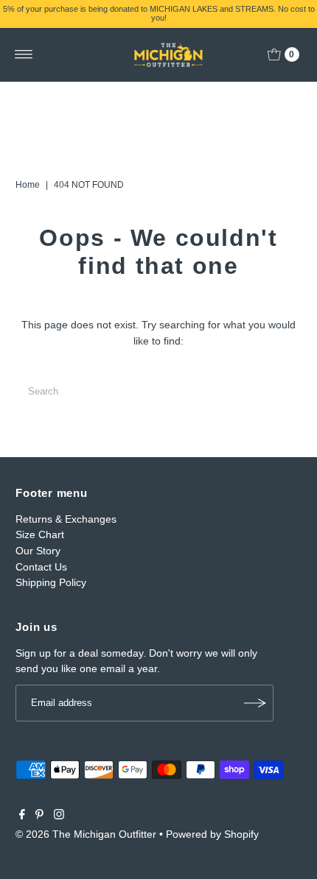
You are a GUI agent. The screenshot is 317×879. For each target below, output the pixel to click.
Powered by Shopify (212, 834)
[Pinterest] (39, 816)
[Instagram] (59, 816)
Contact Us (41, 567)
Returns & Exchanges (65, 519)
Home (27, 185)
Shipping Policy (50, 582)
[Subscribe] (255, 703)
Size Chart (39, 534)
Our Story (37, 551)
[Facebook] (22, 816)
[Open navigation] (24, 54)
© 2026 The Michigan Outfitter (85, 834)
